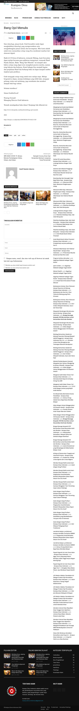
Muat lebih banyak (64, 85)
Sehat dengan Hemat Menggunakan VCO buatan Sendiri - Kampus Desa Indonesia (63, 407)
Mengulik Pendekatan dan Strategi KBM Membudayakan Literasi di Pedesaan (63, 627)
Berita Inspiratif (8, 200)
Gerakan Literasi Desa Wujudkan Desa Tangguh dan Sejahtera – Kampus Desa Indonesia (63, 610)
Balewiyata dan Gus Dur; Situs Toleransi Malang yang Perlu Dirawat (62, 294)
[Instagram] (66, 1)
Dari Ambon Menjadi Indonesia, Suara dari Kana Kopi (63, 306)
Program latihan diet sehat (61, 258)
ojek (15, 135)
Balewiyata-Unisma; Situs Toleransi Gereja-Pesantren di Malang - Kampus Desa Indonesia (63, 288)
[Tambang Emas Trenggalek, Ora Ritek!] (56, 79)
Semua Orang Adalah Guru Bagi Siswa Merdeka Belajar (63, 400)
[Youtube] (74, 1)
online (23, 135)
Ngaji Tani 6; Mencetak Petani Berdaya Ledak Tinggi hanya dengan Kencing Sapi (64, 558)
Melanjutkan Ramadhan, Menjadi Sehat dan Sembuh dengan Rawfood (62, 434)
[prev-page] (5, 212)
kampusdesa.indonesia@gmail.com (32, 701)
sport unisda (57, 266)
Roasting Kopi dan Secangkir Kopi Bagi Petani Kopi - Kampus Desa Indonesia (63, 180)
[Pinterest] (28, 38)
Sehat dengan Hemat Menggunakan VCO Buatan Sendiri (63, 329)
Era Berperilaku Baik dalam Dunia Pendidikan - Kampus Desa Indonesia (63, 396)
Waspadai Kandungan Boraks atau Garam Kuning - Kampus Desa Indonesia (63, 313)
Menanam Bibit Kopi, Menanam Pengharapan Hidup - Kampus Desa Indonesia (63, 192)
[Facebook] (63, 1)
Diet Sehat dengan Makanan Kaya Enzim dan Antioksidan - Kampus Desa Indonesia (63, 99)
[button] (73, 13)
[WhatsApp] (32, 38)
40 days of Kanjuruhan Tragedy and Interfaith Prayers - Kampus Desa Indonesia (63, 455)
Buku (10, 135)
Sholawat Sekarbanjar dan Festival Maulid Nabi (63, 154)
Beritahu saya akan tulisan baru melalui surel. (17, 268)
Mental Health (57, 271)
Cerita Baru (23, 200)
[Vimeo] (71, 1)
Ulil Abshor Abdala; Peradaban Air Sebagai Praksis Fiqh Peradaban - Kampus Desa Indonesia (63, 577)
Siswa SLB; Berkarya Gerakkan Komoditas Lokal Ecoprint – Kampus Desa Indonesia (64, 635)
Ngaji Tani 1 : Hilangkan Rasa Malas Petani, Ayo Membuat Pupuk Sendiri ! (64, 570)
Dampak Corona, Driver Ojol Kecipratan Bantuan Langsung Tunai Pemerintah (41, 158)
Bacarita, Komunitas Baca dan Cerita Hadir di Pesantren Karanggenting (62, 127)
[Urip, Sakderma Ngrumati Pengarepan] (27, 196)
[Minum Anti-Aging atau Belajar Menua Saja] (43, 196)
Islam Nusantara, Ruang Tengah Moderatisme (64, 581)
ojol (19, 135)
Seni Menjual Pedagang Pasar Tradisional (63, 526)
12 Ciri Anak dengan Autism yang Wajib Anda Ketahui (64, 388)
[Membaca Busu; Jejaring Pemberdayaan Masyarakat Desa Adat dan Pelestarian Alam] (11, 196)
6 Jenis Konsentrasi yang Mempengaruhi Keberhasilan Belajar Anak (63, 448)
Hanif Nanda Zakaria (14, 33)
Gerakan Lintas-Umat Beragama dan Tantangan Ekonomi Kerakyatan (63, 342)
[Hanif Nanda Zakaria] (5, 33)
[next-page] (8, 212)
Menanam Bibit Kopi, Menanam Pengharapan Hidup (62, 140)
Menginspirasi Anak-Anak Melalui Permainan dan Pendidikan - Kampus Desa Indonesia (63, 109)
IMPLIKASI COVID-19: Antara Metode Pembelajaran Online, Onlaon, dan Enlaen (13, 158)
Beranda (6, 23)
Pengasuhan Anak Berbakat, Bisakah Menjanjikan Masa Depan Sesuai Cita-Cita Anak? (63, 476)
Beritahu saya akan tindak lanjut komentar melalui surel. (20, 265)
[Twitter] (69, 1)
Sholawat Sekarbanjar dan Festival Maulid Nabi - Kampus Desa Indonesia (63, 251)
